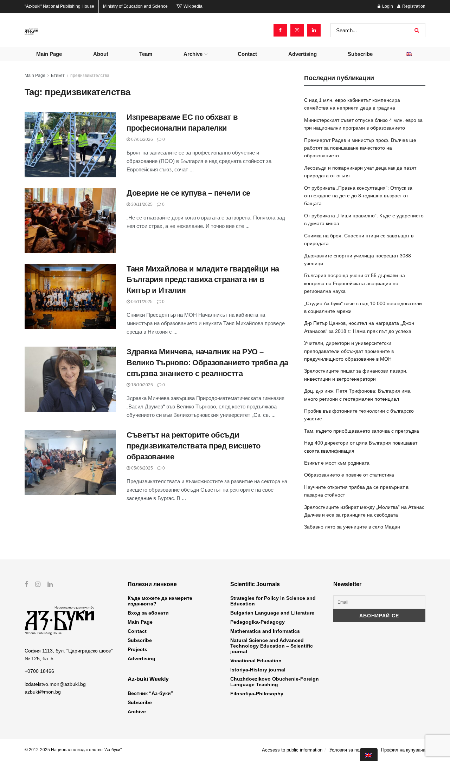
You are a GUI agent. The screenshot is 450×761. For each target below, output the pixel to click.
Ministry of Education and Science (135, 6)
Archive (193, 54)
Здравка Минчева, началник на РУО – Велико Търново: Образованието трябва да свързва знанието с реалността (207, 362)
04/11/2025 (141, 301)
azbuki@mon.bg (43, 692)
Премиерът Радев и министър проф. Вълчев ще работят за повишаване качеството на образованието (360, 148)
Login (387, 6)
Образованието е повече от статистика (349, 475)
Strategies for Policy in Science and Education (273, 600)
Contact (247, 54)
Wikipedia (192, 6)
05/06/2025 (141, 468)
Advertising (302, 54)
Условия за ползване (351, 750)
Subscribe (360, 54)
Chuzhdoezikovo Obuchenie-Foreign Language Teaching (274, 681)
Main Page (49, 54)
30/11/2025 (141, 204)
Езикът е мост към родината (336, 463)
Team (145, 54)
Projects (137, 649)
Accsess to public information (292, 750)
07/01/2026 (141, 139)
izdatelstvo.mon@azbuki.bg (55, 684)
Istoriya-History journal (257, 670)
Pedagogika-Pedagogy (257, 622)
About (100, 54)
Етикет (58, 75)
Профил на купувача (403, 750)
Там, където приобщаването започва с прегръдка (361, 431)
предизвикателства (89, 75)
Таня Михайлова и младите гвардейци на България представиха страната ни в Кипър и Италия (203, 279)
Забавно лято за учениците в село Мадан (352, 527)
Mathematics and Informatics (265, 631)
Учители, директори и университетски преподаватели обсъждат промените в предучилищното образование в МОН (349, 351)
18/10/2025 (141, 384)
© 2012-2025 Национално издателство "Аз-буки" (73, 749)
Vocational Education (256, 660)
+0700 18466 (39, 671)
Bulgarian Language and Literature (272, 613)
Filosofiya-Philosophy (256, 693)
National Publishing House (59, 6)
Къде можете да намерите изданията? (160, 600)
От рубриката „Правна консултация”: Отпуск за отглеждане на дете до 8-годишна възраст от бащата (358, 195)
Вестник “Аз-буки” (150, 693)
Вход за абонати (148, 613)
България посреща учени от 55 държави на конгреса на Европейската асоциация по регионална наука (354, 283)
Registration (413, 6)
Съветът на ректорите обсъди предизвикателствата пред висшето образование (194, 446)
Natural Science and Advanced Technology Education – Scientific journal (271, 645)
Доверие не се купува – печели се (188, 193)
